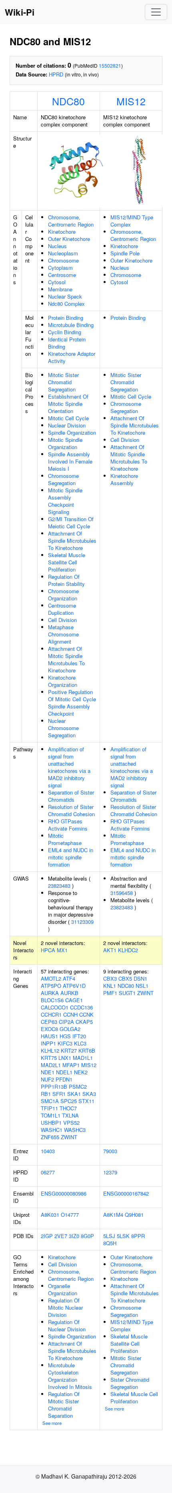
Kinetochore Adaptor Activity (71, 357)
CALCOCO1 (54, 1007)
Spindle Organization (72, 432)
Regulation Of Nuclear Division (67, 1325)
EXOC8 (49, 1029)
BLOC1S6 (52, 1000)
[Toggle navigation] (156, 12)
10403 (48, 1151)
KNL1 (109, 985)
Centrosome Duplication (62, 609)
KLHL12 (50, 1050)
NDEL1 (64, 1072)
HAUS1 (49, 1036)
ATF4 (69, 978)
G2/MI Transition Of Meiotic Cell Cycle (71, 522)
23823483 (59, 885)
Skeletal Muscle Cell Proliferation (134, 1397)
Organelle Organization (62, 1289)
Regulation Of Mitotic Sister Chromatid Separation (64, 1404)
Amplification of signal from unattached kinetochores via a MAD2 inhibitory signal (69, 767)
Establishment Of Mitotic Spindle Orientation (68, 404)
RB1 (46, 1094)
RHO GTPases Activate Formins (68, 824)
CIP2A (66, 1021)
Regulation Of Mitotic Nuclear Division (65, 1307)
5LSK (123, 1236)
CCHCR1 (51, 1014)
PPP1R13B (54, 1086)
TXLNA (70, 1115)
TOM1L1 (50, 1115)
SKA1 (74, 1094)
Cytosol (57, 282)
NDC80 (68, 101)
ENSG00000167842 (126, 1193)
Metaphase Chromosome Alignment (63, 634)
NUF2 (47, 1079)
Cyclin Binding (64, 332)
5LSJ (109, 1236)
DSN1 (140, 978)
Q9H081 (134, 1214)
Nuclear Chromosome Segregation (63, 728)
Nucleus (57, 246)
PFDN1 (64, 1079)
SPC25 (68, 1101)
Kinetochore (62, 231)
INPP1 (48, 1043)
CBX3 (110, 978)
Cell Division (62, 620)
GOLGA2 (70, 1029)
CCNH (70, 1014)
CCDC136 (81, 1007)
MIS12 (131, 101)
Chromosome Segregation (63, 479)
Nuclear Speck (65, 296)
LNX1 (64, 1058)
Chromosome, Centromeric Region (71, 220)
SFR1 (59, 1094)
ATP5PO (51, 985)
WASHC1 (51, 1130)
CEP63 (49, 1021)
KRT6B (86, 1050)
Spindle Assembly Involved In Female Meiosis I (70, 461)
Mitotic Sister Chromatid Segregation (63, 382)
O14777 (70, 1214)
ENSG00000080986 (63, 1193)
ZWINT (69, 1137)
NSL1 (142, 985)
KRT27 (69, 1050)
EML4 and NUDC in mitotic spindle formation (70, 857)
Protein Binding (65, 317)
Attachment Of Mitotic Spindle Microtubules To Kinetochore (66, 659)
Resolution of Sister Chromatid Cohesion (71, 810)
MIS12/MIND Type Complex (131, 220)
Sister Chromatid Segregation (129, 1383)
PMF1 (110, 993)
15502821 (110, 65)
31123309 (82, 921)
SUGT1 (127, 993)
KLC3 (80, 1043)
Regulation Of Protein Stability (66, 580)
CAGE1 (74, 1000)
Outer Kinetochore (69, 239)
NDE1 (47, 1072)
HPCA (48, 950)
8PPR (138, 1236)
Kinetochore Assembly (124, 479)
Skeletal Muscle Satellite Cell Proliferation (66, 562)
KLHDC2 (128, 950)
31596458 (121, 893)
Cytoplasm (60, 267)
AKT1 (109, 950)
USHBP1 (51, 1122)
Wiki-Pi (19, 12)
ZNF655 (50, 1137)
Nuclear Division (67, 425)
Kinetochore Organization (62, 681)
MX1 (62, 950)
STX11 (86, 1101)
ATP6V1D (74, 985)
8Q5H (109, 1243)
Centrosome (62, 275)
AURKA (50, 993)
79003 (110, 1151)
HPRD (56, 74)
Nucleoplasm (63, 253)
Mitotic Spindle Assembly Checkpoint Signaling (65, 501)
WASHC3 (75, 1130)
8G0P (87, 1236)
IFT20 (79, 1036)
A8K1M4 (113, 1214)
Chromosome (63, 260)
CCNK (86, 1014)
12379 (110, 1172)
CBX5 (125, 978)
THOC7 (68, 1108)
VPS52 (71, 1122)
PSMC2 (78, 1086)
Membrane (60, 289)
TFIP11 (49, 1108)
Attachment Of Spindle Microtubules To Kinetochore (72, 541)
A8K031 (50, 1214)
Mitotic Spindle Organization (65, 443)
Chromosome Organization (63, 594)
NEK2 (81, 1072)
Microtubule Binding (71, 325)
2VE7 (60, 1236)
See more (52, 1423)
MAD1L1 (83, 1058)
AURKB (69, 993)
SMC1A (50, 1101)
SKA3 (89, 1094)
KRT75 (49, 1058)
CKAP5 (84, 1021)
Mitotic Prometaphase (65, 839)
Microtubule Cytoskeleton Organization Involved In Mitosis (70, 1376)
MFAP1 (71, 1065)
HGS (65, 1036)
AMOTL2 (51, 978)
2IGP (47, 1236)
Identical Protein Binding (67, 342)
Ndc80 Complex (66, 303)
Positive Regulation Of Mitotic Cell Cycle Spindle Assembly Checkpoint (72, 702)
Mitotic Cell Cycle (68, 418)
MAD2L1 (51, 1065)
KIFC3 (65, 1043)
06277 (48, 1172)
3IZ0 (74, 1236)
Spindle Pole (125, 253)
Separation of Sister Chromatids (71, 796)
